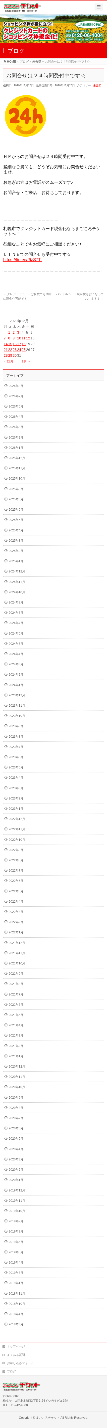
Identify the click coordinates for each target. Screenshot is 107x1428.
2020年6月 (16, 1128)
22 (10, 350)
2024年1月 (16, 685)
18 (24, 344)
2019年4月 (16, 1262)
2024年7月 (16, 623)
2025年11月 (17, 468)
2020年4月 (16, 1149)
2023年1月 (16, 808)
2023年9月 (16, 726)
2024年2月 (16, 674)
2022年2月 (16, 922)
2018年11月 (17, 1293)
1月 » (26, 361)
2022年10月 (17, 840)
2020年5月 (16, 1138)
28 (6, 355)
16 (15, 344)
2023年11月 (17, 705)
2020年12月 (17, 1066)
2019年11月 (17, 1200)
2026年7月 (16, 396)
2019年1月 (16, 1283)
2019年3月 (16, 1273)
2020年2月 (16, 1169)
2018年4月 (16, 1314)
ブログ (11, 1371)
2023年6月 (16, 757)
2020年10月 (17, 1087)
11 (23, 338)
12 (28, 338)
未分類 (97, 85)
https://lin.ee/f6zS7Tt (22, 259)
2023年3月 (16, 788)
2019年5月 (16, 1252)
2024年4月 (16, 654)
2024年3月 (16, 664)
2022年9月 (16, 850)
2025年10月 (17, 478)
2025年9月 (16, 489)
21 (6, 350)
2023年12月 (17, 695)
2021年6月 (16, 1004)
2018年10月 (17, 1304)
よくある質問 (16, 1355)
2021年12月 (17, 943)
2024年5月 (16, 644)
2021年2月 (16, 1046)
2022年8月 (16, 860)
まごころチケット (48, 1417)
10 (19, 338)
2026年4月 (16, 417)
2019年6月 (16, 1242)
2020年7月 (16, 1118)
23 (15, 350)
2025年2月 (16, 551)
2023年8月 (16, 736)
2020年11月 (17, 1077)
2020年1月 (16, 1180)
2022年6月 (16, 881)
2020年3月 (16, 1159)
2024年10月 (17, 592)
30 (15, 355)
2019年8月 (16, 1231)
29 (10, 355)
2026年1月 (16, 448)
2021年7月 (16, 994)
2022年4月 (16, 901)
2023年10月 (17, 716)
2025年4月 (16, 530)
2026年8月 (16, 386)
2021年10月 (17, 963)
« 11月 (9, 361)
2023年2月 (16, 798)
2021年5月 (16, 1015)
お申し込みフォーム (20, 1363)
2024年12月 (17, 571)
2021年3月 (16, 1035)
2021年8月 (16, 984)
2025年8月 (16, 499)
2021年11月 (17, 953)
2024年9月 (16, 602)
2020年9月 (16, 1097)
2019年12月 (17, 1190)
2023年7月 (16, 747)
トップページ (16, 1346)
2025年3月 (16, 540)
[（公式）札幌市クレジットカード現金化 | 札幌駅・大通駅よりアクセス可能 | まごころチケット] (22, 9)
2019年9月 (16, 1221)
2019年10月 (17, 1211)
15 (10, 344)
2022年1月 (16, 932)
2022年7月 (16, 870)
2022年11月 (17, 829)
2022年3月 (16, 912)
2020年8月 (16, 1108)
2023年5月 (16, 767)
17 (19, 344)
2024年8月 (16, 613)
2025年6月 (16, 509)
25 (24, 350)
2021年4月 (16, 1025)
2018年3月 (16, 1324)
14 (6, 344)
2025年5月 (16, 520)
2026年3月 (16, 427)
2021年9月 (16, 973)
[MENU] (98, 7)
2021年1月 (16, 1056)
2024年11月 (17, 582)
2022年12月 (17, 819)
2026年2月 (16, 437)
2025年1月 (16, 561)
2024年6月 (16, 633)
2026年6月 (16, 406)
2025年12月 (17, 458)
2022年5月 (16, 891)
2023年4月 (16, 777)
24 (19, 350)
